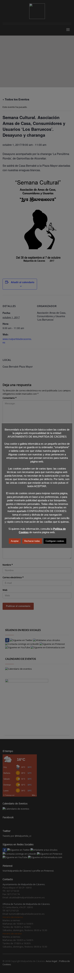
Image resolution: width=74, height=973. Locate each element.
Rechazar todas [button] (32, 541)
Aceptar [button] (15, 541)
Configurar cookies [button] (55, 541)
